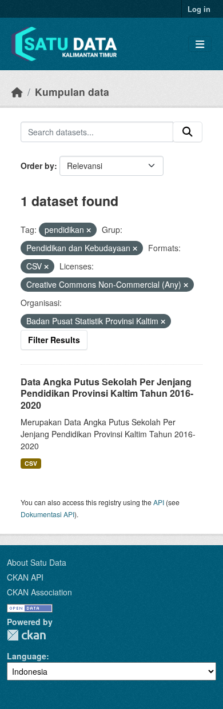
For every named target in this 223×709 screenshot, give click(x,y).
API (158, 502)
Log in (199, 8)
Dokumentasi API (47, 514)
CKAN (26, 635)
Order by (37, 165)
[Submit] (187, 132)
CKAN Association (39, 592)
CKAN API (25, 577)
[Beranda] (17, 91)
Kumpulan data (72, 91)
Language (26, 656)
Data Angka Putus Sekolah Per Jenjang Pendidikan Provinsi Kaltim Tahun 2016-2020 (107, 393)
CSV (31, 463)
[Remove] (88, 230)
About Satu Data (36, 562)
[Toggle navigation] (200, 44)
